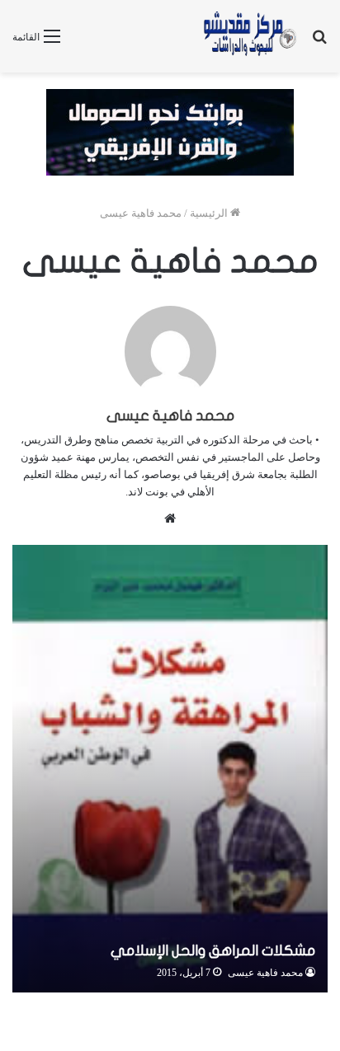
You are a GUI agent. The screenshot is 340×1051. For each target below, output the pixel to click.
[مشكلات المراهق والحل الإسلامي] (169, 768)
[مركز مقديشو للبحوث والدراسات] (249, 36)
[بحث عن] (319, 42)
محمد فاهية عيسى (170, 416)
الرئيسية (210, 213)
